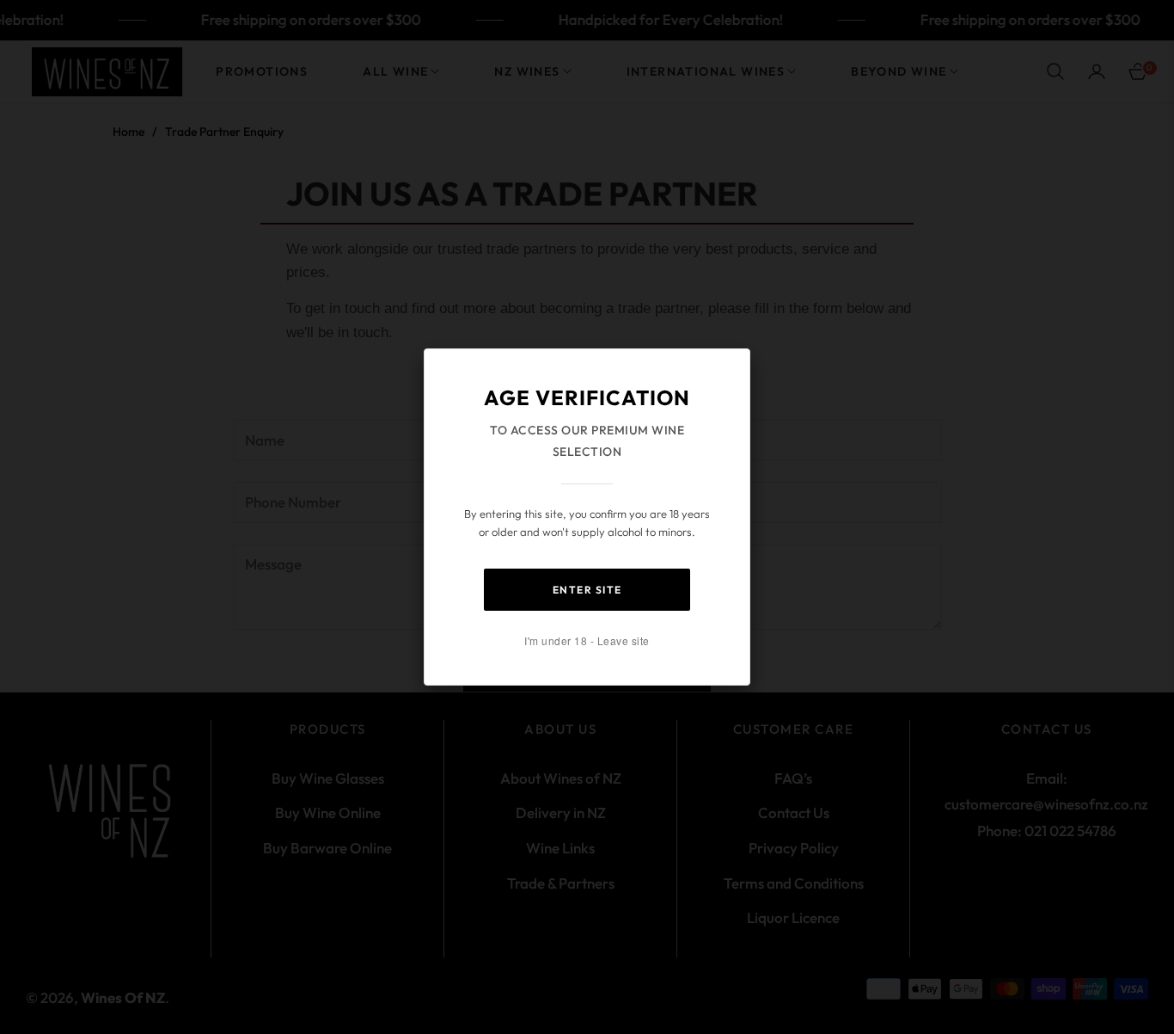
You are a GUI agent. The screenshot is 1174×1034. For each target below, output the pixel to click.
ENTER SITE (587, 589)
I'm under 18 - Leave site (587, 640)
